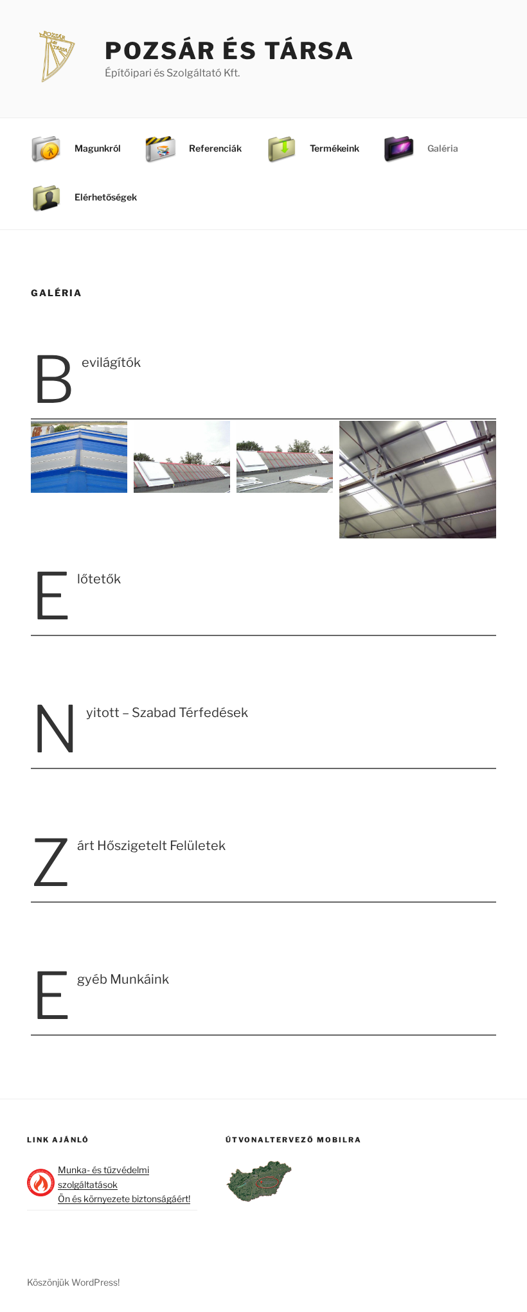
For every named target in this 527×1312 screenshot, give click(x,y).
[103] (285, 457)
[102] (182, 457)
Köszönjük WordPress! (73, 1282)
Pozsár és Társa (230, 51)
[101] (79, 457)
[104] (417, 479)
